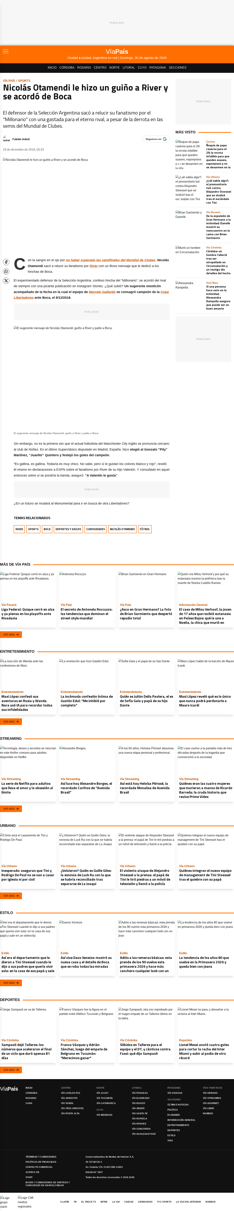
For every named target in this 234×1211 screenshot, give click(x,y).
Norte (114, 67)
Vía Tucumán (105, 1098)
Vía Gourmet (211, 1103)
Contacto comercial (39, 1167)
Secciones (177, 67)
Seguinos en (153, 139)
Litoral (129, 67)
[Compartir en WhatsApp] (6, 271)
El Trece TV (88, 1202)
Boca (47, 529)
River (19, 529)
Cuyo (142, 67)
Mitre (104, 1202)
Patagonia (157, 67)
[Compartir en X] (6, 281)
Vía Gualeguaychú (144, 1134)
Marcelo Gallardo (102, 292)
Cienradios (145, 1202)
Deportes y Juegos (68, 529)
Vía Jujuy (103, 1093)
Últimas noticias (178, 1104)
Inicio (52, 67)
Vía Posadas (140, 1093)
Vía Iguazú (138, 1103)
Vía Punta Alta (70, 1113)
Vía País (9, 80)
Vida (170, 1140)
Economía (173, 1115)
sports (24, 80)
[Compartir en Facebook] (6, 262)
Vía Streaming (212, 1098)
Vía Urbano (210, 1093)
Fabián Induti (21, 139)
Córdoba (66, 67)
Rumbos (208, 1113)
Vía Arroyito (69, 1098)
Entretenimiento (178, 1125)
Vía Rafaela (139, 1118)
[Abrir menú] (35, 51)
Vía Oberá (138, 1108)
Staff (29, 1177)
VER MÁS (9, 634)
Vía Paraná (139, 1123)
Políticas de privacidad (41, 1162)
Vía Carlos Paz (70, 1093)
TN (75, 1202)
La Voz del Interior (188, 1202)
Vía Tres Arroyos (72, 1108)
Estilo (171, 1135)
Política (172, 1110)
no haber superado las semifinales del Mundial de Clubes (110, 260)
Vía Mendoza (104, 1115)
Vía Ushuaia (174, 1093)
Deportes (173, 1130)
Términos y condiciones (41, 1157)
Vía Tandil (67, 1103)
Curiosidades (95, 529)
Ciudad (128, 1202)
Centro (100, 67)
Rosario (84, 67)
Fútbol (145, 529)
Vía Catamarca (106, 1103)
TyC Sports (164, 1202)
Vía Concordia (141, 1129)
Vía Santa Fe (140, 1113)
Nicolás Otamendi (122, 529)
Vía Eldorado (141, 1098)
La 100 (116, 1202)
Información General (181, 1120)
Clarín (64, 1202)
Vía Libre (208, 1108)
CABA (29, 1103)
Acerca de (32, 1172)
